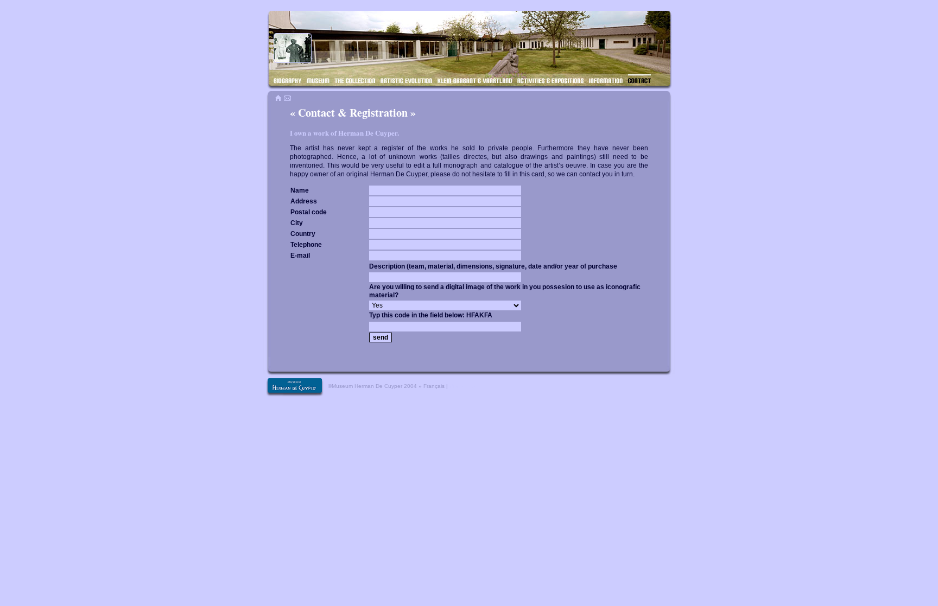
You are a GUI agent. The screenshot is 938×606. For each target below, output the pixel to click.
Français (434, 386)
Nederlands (463, 386)
